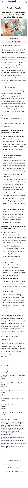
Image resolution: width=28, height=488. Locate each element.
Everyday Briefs (13, 457)
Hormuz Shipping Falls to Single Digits (12, 398)
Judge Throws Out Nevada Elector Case (12, 413)
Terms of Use (18, 467)
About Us (14, 464)
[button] (2, 2)
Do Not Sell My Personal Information (13, 460)
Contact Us (22, 464)
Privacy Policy (5, 464)
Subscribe (9, 467)
